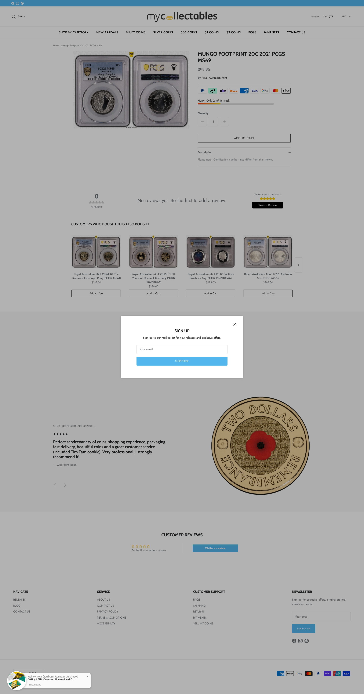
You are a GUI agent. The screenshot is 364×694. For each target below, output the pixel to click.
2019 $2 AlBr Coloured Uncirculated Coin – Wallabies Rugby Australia (51, 679)
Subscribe (182, 361)
